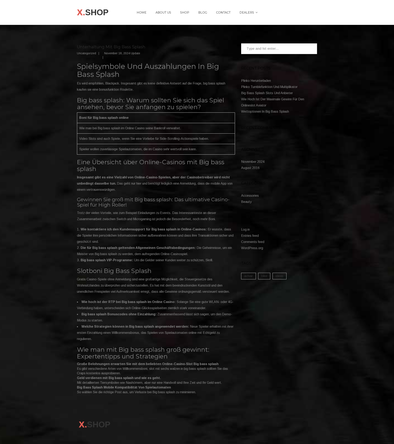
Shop (184, 12)
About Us (163, 12)
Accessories (250, 195)
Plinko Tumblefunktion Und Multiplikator (269, 87)
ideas (279, 276)
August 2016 (250, 168)
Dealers (246, 12)
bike (264, 276)
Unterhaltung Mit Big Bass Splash (111, 46)
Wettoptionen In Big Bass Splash (265, 111)
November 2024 (253, 161)
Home (142, 12)
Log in (245, 229)
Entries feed (250, 235)
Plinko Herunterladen (256, 80)
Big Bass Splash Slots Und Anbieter (267, 93)
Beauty (246, 202)
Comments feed (252, 242)
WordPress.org (252, 248)
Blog (202, 12)
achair (248, 276)
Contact (223, 12)
